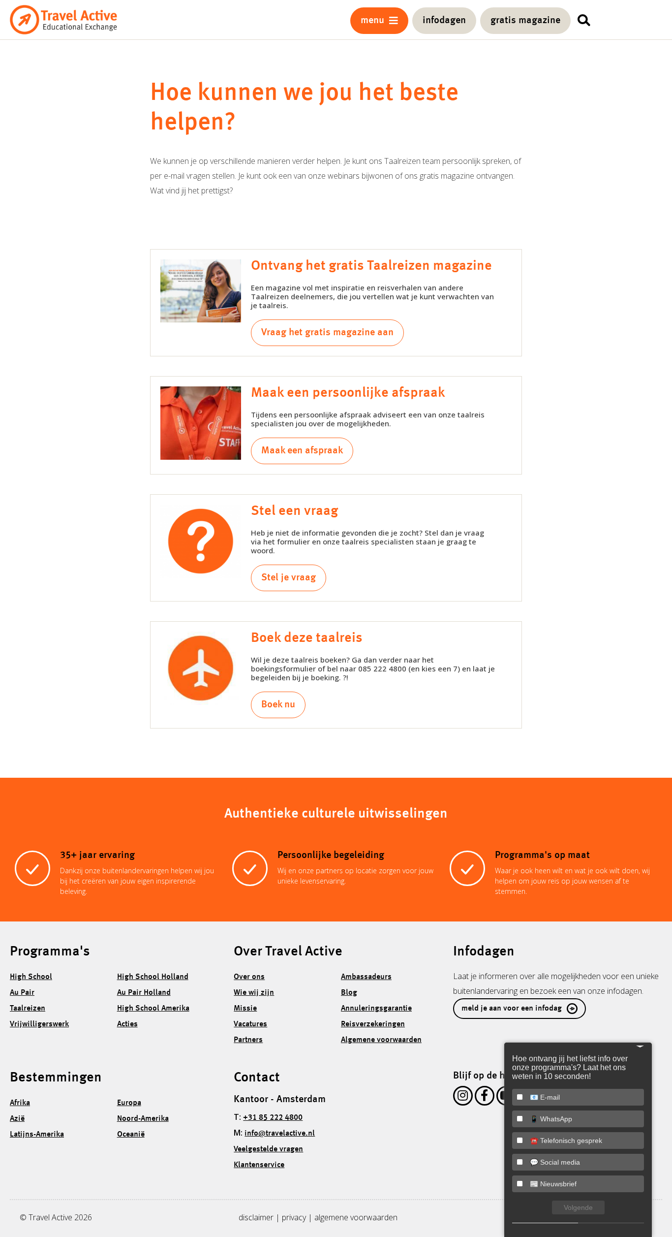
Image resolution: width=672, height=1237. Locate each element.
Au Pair (22, 993)
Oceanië (131, 1135)
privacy (294, 1217)
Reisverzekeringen (373, 1024)
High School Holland (152, 977)
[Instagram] (463, 1098)
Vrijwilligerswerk (39, 1024)
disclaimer (256, 1217)
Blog (349, 993)
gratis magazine (525, 21)
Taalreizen (27, 1009)
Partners (248, 1040)
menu (375, 21)
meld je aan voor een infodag (511, 1009)
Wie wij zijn (254, 993)
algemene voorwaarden (355, 1217)
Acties (127, 1024)
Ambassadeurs (366, 977)
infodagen (444, 21)
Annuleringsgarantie (376, 1009)
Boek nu (278, 705)
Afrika (20, 1103)
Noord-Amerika (143, 1119)
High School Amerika (153, 1009)
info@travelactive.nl (279, 1134)
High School (31, 977)
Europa (129, 1103)
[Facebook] (484, 1098)
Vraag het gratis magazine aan (327, 333)
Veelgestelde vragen (268, 1149)
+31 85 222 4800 (273, 1118)
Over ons (249, 977)
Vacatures (250, 1024)
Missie (245, 1009)
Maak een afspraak (302, 451)
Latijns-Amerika (37, 1135)
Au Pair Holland (144, 993)
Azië (17, 1119)
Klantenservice (259, 1165)
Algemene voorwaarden (381, 1040)
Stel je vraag (288, 578)
